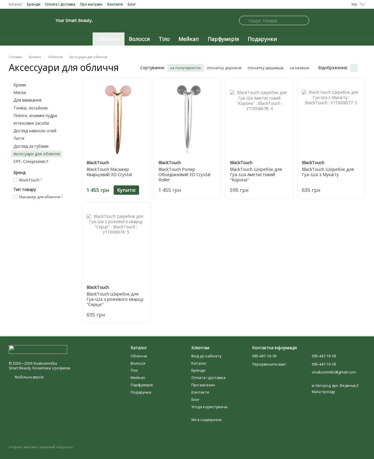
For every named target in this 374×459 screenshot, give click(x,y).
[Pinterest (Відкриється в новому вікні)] (25, 20)
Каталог (15, 4)
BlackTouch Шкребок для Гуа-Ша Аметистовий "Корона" (256, 174)
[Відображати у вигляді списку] (361, 68)
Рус (362, 4)
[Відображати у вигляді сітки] (354, 68)
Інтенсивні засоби (31, 123)
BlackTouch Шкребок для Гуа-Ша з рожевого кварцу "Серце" (114, 299)
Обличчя (108, 38)
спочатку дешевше (265, 67)
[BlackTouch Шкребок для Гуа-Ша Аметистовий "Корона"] (259, 118)
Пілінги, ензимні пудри (35, 115)
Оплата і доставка (60, 4)
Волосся (139, 38)
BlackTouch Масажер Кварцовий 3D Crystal (109, 171)
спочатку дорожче (224, 67)
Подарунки (262, 38)
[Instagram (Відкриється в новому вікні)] (11, 20)
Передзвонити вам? (269, 364)
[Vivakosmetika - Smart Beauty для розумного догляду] (38, 349)
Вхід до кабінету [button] (206, 356)
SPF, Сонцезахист (31, 161)
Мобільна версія (29, 377)
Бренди (33, 4)
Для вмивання (27, 100)
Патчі (18, 138)
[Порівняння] (347, 20)
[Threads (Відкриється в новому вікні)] (46, 20)
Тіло (164, 38)
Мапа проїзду (323, 391)
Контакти (115, 4)
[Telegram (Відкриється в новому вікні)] (32, 20)
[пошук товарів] (243, 20)
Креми (19, 85)
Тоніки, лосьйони (30, 108)
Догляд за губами (31, 146)
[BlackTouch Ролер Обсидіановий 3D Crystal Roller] (187, 118)
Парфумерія (223, 38)
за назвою (299, 67)
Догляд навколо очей (34, 131)
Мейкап (189, 38)
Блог (132, 4)
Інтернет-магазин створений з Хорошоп (41, 447)
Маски (19, 92)
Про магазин (91, 4)
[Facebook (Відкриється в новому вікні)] (18, 20)
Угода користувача (209, 406)
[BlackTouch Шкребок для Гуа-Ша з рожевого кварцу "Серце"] (116, 243)
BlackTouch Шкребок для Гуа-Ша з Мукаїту (328, 171)
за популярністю (185, 67)
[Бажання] (361, 20)
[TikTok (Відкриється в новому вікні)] (39, 20)
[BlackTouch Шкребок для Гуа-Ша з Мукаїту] (331, 118)
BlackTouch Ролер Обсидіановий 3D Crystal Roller (184, 174)
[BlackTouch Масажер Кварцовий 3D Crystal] (116, 118)
